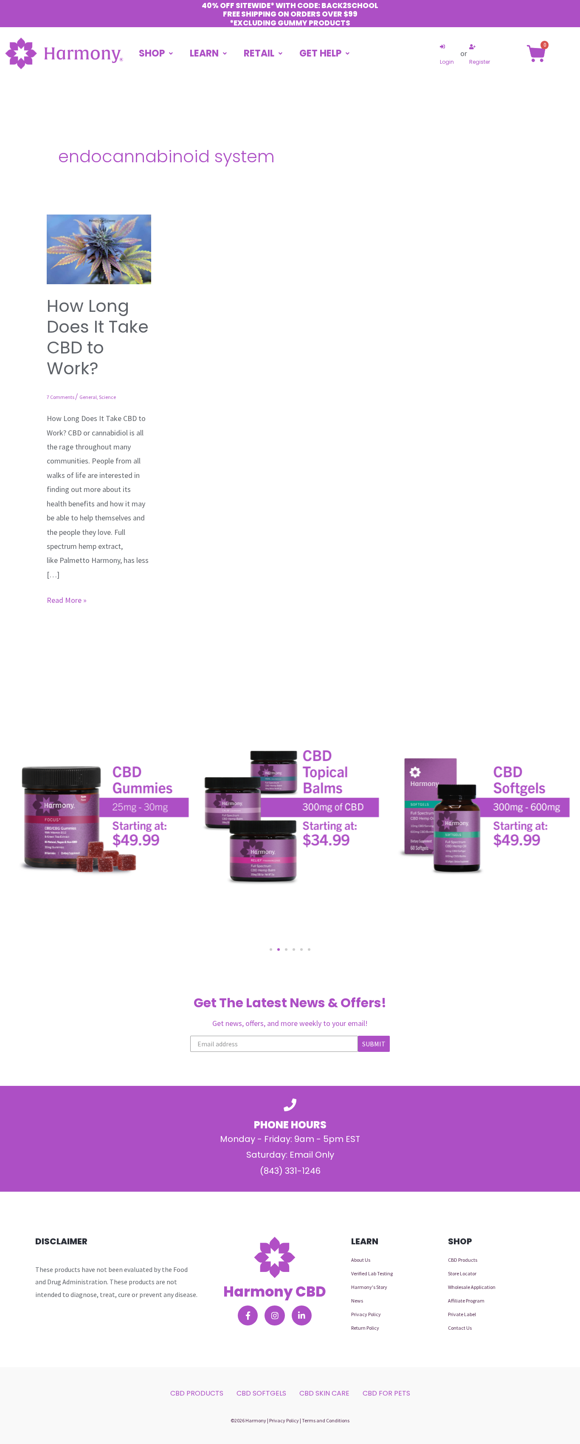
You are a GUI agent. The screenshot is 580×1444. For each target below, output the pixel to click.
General (88, 397)
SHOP (152, 53)
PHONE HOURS (290, 1125)
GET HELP (320, 53)
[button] (271, 949)
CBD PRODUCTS (196, 1393)
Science (107, 397)
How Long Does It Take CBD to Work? (98, 337)
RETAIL (259, 53)
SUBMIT (374, 1044)
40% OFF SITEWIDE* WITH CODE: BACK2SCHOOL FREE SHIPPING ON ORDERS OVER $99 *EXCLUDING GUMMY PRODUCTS (290, 14)
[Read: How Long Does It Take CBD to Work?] (99, 248)
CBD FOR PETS (386, 1393)
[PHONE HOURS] (290, 1105)
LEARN (204, 53)
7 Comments (60, 397)
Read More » (67, 599)
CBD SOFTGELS (261, 1393)
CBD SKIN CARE (324, 1393)
